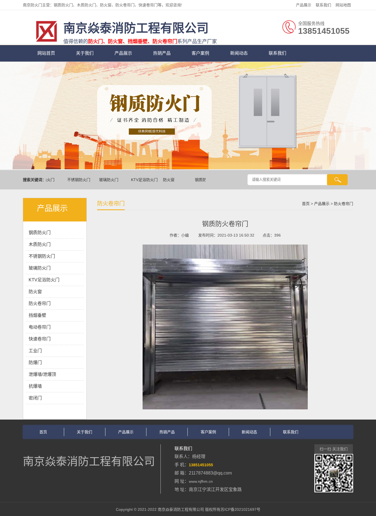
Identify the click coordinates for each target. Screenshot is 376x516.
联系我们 (323, 5)
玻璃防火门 (103, 179)
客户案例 (200, 53)
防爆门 (35, 362)
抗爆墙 (35, 386)
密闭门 (35, 398)
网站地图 (343, 5)
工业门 (35, 350)
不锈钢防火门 (73, 179)
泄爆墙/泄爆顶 (42, 374)
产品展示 (303, 5)
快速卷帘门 (40, 339)
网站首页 (46, 53)
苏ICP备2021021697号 (240, 509)
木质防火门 (40, 244)
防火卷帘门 (40, 303)
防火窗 (163, 179)
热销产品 (162, 53)
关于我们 (85, 53)
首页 (306, 203)
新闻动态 (239, 53)
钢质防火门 (199, 179)
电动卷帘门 (40, 327)
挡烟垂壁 (37, 315)
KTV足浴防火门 (139, 179)
